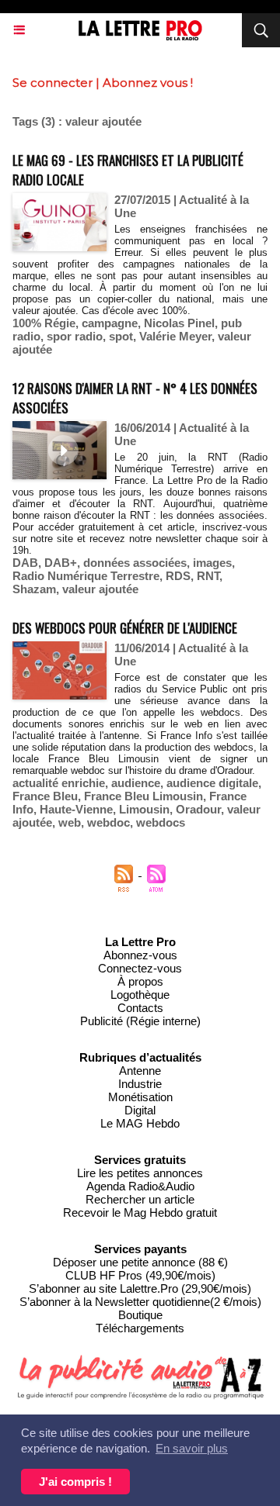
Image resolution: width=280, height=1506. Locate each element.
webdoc (108, 822)
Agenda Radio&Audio (140, 1186)
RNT (208, 575)
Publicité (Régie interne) (140, 1021)
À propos (140, 981)
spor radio (75, 336)
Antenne (140, 1070)
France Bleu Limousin (143, 796)
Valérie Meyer (175, 336)
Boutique (140, 1314)
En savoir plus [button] (192, 1448)
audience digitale (212, 782)
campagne (110, 323)
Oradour (198, 809)
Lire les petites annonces (140, 1173)
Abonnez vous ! (148, 82)
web (69, 822)
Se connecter (52, 82)
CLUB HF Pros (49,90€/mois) (140, 1275)
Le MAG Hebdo (140, 1123)
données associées (135, 562)
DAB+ (60, 562)
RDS (178, 575)
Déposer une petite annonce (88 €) (140, 1262)
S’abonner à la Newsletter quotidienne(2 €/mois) (140, 1301)
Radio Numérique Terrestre (85, 575)
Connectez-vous (140, 968)
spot (121, 336)
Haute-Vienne (76, 809)
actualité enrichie (58, 782)
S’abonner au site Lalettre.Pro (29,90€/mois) (140, 1288)
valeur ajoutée (100, 589)
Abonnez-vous (140, 955)
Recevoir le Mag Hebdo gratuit (140, 1212)
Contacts (140, 1007)
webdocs (160, 822)
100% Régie (43, 323)
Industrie (140, 1083)
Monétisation (140, 1097)
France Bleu (45, 796)
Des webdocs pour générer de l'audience (124, 627)
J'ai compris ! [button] (75, 1481)
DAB (25, 562)
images (212, 562)
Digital (140, 1110)
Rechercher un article (140, 1199)
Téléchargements (140, 1328)
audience (135, 782)
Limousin (144, 809)
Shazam (34, 589)
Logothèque (140, 994)
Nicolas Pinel (179, 323)
